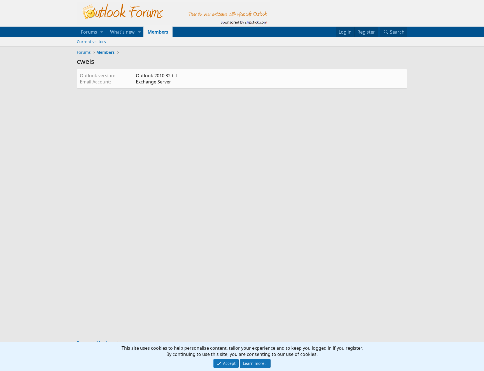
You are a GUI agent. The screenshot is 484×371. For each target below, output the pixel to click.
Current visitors (91, 41)
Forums (89, 32)
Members (158, 32)
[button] (102, 32)
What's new (122, 32)
